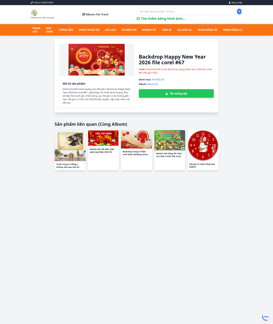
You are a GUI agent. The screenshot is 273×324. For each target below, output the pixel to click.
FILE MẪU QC (184, 29)
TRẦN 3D (167, 29)
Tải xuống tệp (178, 93)
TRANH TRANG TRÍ (89, 29)
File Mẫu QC (158, 79)
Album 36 (153, 84)
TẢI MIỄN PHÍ (129, 29)
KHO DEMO (49, 30)
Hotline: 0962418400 (43, 2)
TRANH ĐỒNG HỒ (207, 29)
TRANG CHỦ (36, 30)
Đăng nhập (236, 2)
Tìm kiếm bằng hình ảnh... (163, 18)
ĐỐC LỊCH (110, 29)
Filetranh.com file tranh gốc (42, 17)
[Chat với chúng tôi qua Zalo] (265, 316)
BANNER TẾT (149, 29)
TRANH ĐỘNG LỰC (233, 29)
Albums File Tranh (96, 14)
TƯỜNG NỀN (66, 29)
